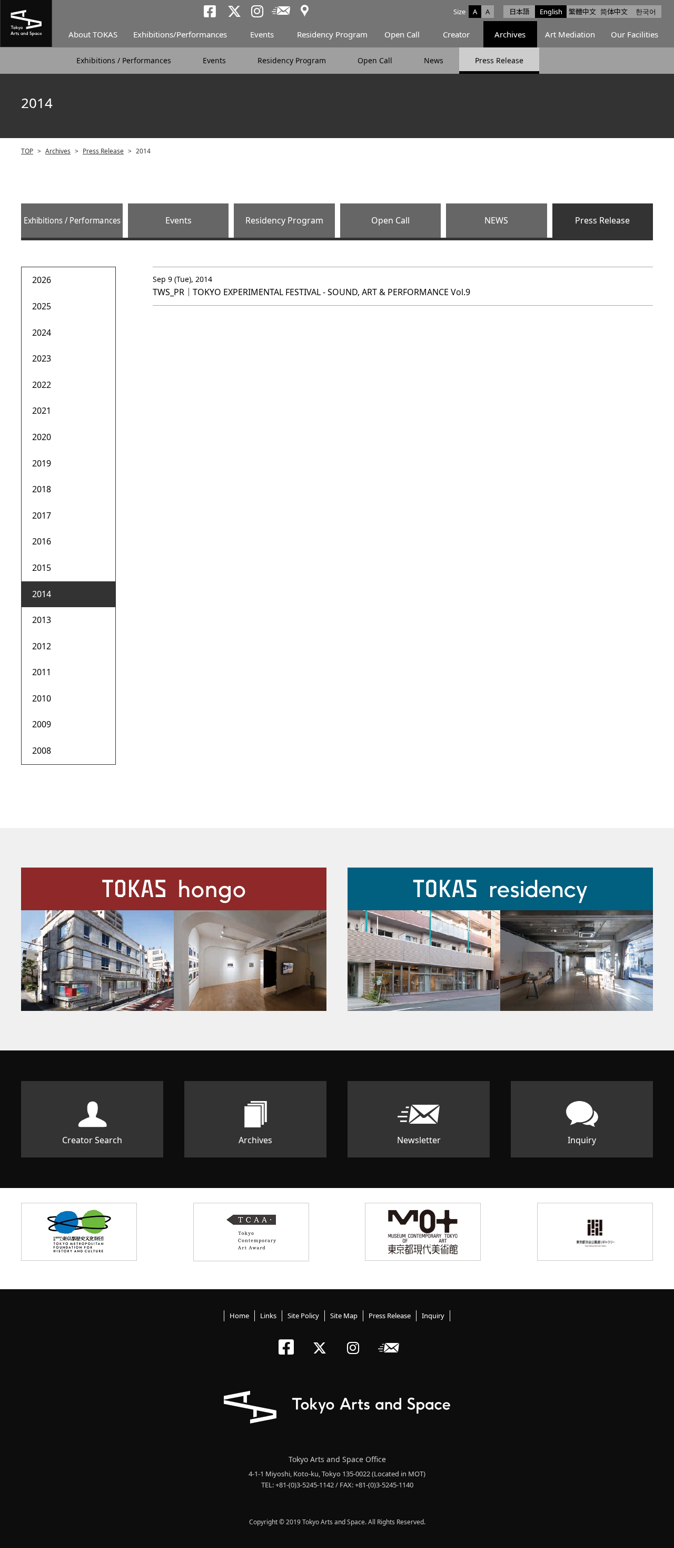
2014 (41, 594)
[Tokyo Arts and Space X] (322, 1339)
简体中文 (614, 11)
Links (268, 1315)
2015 (41, 567)
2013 (41, 620)
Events (262, 34)
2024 (41, 332)
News (433, 60)
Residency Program (332, 34)
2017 (41, 515)
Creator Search (92, 1140)
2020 (41, 437)
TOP (27, 151)
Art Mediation (570, 34)
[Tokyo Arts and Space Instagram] (356, 1339)
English (551, 11)
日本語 (519, 11)
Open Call (402, 34)
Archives (510, 34)
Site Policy (303, 1315)
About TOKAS (92, 34)
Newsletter (419, 1140)
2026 (41, 280)
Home (239, 1315)
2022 (41, 385)
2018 (41, 489)
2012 (41, 646)
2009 (41, 724)
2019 (41, 463)
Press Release (499, 60)
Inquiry (582, 1140)
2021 (41, 410)
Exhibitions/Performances (180, 34)
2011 (41, 672)
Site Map (344, 1315)
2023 (41, 358)
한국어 (646, 11)
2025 (41, 306)
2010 (41, 698)
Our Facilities (634, 34)
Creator (456, 34)
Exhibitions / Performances (123, 60)
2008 (41, 750)
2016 (41, 541)
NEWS (496, 220)
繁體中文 (582, 11)
